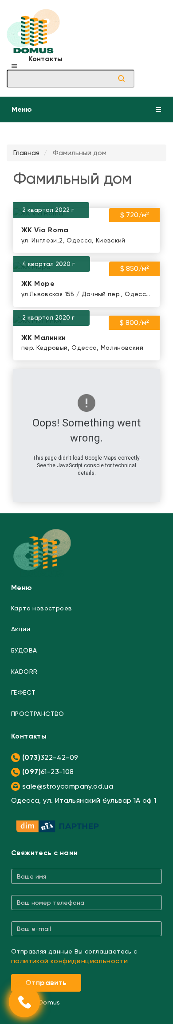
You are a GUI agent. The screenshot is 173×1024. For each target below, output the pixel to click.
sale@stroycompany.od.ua (67, 786)
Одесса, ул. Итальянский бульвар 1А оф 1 (84, 800)
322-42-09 (50, 757)
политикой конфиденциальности (69, 961)
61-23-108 (48, 771)
